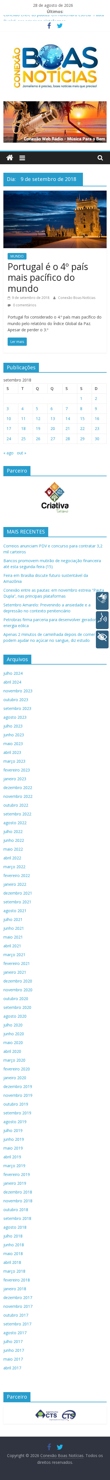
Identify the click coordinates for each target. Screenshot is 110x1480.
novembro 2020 (17, 989)
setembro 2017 (17, 1324)
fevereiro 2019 (16, 1174)
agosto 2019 (15, 1121)
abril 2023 (12, 752)
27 (52, 438)
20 (52, 428)
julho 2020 (13, 1025)
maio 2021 (13, 937)
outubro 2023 (15, 699)
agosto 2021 (15, 910)
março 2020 (14, 1060)
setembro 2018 (17, 1218)
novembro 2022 (17, 796)
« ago (8, 453)
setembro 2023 (17, 708)
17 (8, 428)
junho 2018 (13, 1244)
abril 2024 (12, 682)
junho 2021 (13, 928)
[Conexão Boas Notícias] (9, 158)
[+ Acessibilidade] (102, 639)
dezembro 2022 (17, 787)
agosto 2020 (15, 1016)
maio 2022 (13, 849)
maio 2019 (13, 1148)
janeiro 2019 (14, 1183)
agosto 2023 (15, 717)
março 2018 (14, 1271)
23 (97, 428)
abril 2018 (12, 1262)
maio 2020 (13, 1042)
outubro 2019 (15, 1104)
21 (67, 428)
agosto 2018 (15, 1227)
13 (52, 418)
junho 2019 (13, 1139)
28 (67, 438)
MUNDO (17, 256)
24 (8, 438)
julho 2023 (13, 726)
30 (97, 438)
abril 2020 (12, 1051)
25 (23, 438)
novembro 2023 (17, 690)
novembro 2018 (17, 1200)
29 (82, 438)
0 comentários (24, 305)
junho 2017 (13, 1350)
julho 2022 (13, 831)
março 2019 (14, 1165)
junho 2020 (13, 1033)
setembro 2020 (17, 1007)
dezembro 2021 (17, 893)
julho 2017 (13, 1341)
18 (23, 428)
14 (67, 418)
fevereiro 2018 (16, 1280)
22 (82, 428)
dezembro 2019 (17, 1086)
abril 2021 (12, 945)
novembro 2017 (17, 1306)
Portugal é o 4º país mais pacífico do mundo (48, 277)
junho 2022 (13, 840)
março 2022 (14, 866)
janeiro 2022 (14, 884)
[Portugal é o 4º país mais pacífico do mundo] (55, 194)
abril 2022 (12, 858)
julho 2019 (13, 1130)
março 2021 (14, 954)
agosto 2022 (15, 822)
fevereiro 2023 (16, 770)
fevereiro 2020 (16, 1069)
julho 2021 (13, 919)
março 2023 (14, 761)
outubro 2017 (15, 1315)
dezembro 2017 (17, 1297)
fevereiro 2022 (16, 875)
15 (82, 418)
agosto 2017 (15, 1332)
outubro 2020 (15, 998)
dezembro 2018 (17, 1192)
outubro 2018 (15, 1209)
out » (21, 453)
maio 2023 (13, 743)
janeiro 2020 (14, 1077)
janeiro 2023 (14, 778)
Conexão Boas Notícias (76, 297)
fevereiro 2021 (16, 963)
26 (38, 438)
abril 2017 (12, 1368)
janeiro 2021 (14, 972)
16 (97, 418)
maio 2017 (13, 1359)
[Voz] (102, 620)
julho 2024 (13, 673)
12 (38, 418)
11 (23, 418)
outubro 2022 (15, 805)
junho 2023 (13, 734)
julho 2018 (13, 1236)
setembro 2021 (17, 902)
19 (38, 428)
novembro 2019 (17, 1095)
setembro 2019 (17, 1113)
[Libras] (102, 601)
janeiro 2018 (14, 1288)
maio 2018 (13, 1253)
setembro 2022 (17, 814)
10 (8, 418)
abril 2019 (12, 1156)
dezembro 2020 (17, 981)
